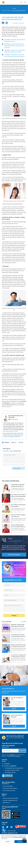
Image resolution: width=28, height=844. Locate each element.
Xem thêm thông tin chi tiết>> (10, 431)
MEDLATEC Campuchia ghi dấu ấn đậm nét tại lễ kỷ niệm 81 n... (17, 626)
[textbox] (14, 600)
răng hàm (13, 442)
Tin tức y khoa (9, 10)
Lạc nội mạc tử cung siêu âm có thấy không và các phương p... (18, 656)
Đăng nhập (6, 451)
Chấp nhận (20, 841)
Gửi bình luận (16, 468)
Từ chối (7, 841)
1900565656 (7, 763)
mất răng (21, 442)
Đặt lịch (14, 708)
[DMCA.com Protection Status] (7, 776)
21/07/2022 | (14, 45)
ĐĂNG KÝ (22, 751)
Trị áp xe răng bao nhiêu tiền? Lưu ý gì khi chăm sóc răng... (18, 526)
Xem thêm (23, 621)
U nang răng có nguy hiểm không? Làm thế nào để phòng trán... (17, 486)
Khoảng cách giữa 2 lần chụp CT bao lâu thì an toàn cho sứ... (18, 646)
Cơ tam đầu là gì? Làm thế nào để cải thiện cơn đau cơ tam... (18, 636)
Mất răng (5, 177)
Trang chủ (3, 10)
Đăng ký (12, 451)
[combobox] (14, 600)
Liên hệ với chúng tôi (14, 554)
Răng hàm (14, 90)
